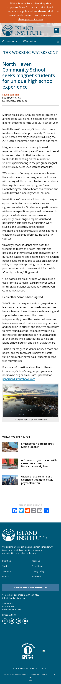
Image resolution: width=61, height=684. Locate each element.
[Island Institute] (25, 30)
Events (5, 577)
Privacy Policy (38, 571)
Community (9, 41)
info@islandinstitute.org (13, 598)
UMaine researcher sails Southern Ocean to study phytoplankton (37, 480)
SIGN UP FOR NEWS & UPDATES (30, 587)
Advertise (36, 577)
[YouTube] (25, 622)
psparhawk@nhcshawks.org (18, 379)
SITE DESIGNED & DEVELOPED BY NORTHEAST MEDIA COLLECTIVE (30, 674)
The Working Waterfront (30, 52)
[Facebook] (5, 622)
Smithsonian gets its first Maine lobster (37, 445)
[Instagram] (18, 622)
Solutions (6, 571)
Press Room (37, 566)
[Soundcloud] (11, 622)
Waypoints (29, 41)
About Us (36, 561)
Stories (5, 566)
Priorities (6, 561)
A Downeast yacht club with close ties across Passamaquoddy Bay (39, 463)
